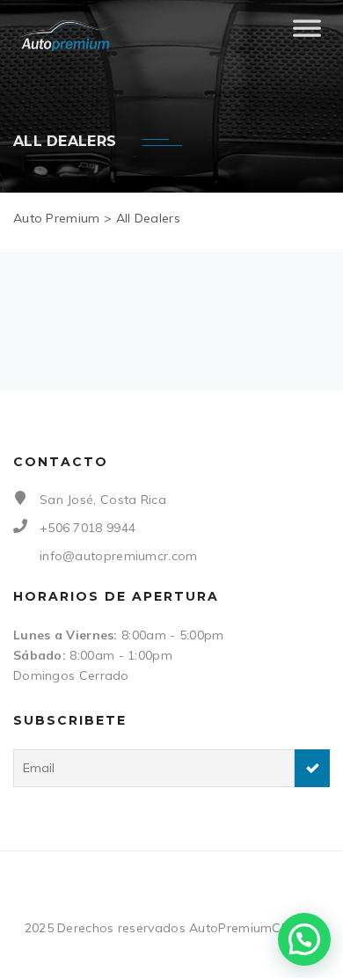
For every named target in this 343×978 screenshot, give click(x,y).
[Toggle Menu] (307, 35)
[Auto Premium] (66, 35)
